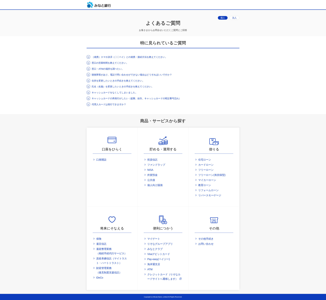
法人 (234, 18)
